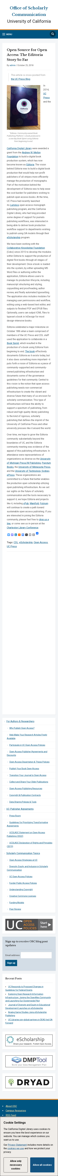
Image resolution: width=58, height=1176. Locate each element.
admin (13, 65)
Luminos (14, 205)
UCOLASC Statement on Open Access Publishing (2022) (26, 834)
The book (30, 351)
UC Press (12, 546)
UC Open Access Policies (20, 876)
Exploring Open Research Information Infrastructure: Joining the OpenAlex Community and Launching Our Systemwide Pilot (28, 997)
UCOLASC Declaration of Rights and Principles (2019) (29, 845)
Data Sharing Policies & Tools (22, 802)
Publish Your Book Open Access (24, 768)
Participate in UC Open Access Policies (27, 745)
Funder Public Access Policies (23, 883)
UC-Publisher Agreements (20, 809)
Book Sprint (13, 343)
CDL (16, 542)
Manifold (34, 503)
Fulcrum (44, 503)
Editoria (30, 164)
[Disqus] (29, 595)
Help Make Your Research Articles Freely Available (27, 737)
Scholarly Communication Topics (23, 853)
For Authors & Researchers (20, 721)
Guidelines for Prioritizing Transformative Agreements (27, 824)
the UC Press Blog (20, 79)
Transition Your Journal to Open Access (27, 775)
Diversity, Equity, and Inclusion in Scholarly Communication (27, 868)
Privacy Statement (17, 1144)
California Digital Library (19, 148)
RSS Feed (11, 1115)
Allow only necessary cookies (16, 1165)
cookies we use (15, 1148)
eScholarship (13, 237)
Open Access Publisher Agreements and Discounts (27, 753)
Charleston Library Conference (22, 527)
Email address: (13, 955)
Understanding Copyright (21, 889)
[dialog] (29, 1146)
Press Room (15, 816)
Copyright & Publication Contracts (25, 795)
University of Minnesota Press (34, 467)
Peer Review (15, 909)
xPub (26, 503)
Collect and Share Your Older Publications (28, 782)
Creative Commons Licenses (22, 896)
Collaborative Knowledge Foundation (26, 247)
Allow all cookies (42, 1165)
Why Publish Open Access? (22, 728)
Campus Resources (16, 1110)
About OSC (11, 1106)
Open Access (41, 542)
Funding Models (16, 902)
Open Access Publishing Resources (25, 788)
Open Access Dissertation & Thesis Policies (29, 762)
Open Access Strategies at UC (23, 860)
